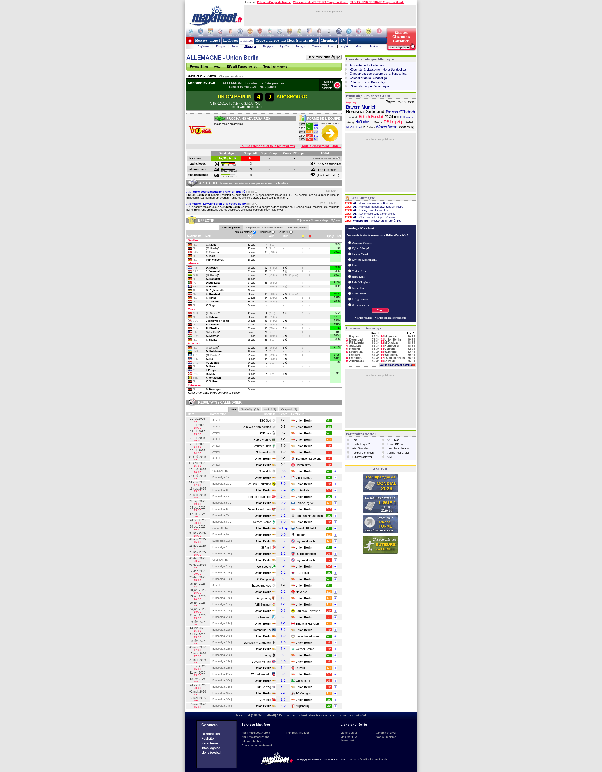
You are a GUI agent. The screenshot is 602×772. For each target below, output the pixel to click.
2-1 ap (283, 528)
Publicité (207, 738)
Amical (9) (270, 409)
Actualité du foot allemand (367, 65)
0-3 (283, 610)
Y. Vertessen (213, 377)
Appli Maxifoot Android (256, 732)
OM (389, 456)
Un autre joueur (360, 304)
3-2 (283, 629)
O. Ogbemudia (215, 290)
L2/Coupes (230, 40)
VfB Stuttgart (303, 477)
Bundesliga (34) (250, 409)
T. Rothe (211, 297)
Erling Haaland (360, 299)
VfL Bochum (369, 127)
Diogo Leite (213, 282)
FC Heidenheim (306, 554)
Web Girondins (360, 448)
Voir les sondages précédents (390, 317)
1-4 (283, 649)
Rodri (355, 265)
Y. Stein (210, 256)
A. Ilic (209, 358)
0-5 (283, 471)
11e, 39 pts (225, 158)
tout (233, 409)
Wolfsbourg (264, 566)
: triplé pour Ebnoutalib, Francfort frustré (374, 206)
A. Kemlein (212, 324)
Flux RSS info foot (297, 732)
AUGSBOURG (292, 96)
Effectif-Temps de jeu (242, 66)
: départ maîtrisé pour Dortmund (369, 203)
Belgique (268, 46)
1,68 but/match (328, 175)
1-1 (283, 598)
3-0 (283, 484)
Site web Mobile (252, 741)
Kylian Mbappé (360, 248)
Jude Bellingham (361, 282)
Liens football (211, 752)
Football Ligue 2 (361, 444)
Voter (380, 310)
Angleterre (203, 46)
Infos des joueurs (297, 227)
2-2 (316, 131)
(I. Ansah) (212, 347)
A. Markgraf (213, 279)
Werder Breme (262, 522)
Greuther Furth (262, 446)
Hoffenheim (303, 490)
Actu (217, 66)
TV (343, 40)
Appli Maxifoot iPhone (255, 737)
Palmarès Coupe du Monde (274, 2)
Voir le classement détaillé (397, 365)
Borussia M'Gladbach (309, 515)
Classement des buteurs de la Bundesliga (378, 73)
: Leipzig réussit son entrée (367, 210)
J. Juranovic (213, 271)
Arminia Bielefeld (306, 528)
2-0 (283, 509)
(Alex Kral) (212, 332)
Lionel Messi (359, 293)
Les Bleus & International (299, 40)
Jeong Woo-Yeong (217, 320)
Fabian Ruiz (358, 287)
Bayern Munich (305, 541)
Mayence (301, 592)
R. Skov (210, 373)
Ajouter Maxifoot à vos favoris (369, 759)
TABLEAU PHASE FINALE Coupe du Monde (377, 2)
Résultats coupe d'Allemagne (369, 86)
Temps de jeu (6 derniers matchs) (264, 227)
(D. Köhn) (212, 275)
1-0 (283, 522)
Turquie (316, 46)
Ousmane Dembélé (362, 242)
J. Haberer (212, 317)
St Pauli (266, 547)
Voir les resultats (363, 317)
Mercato (201, 40)
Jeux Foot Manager (398, 448)
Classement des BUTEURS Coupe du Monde (320, 2)
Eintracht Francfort (259, 496)
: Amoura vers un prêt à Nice (373, 220)
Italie (235, 46)
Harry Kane (358, 276)
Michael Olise (359, 271)
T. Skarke (211, 339)
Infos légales (210, 748)
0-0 (283, 503)
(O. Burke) (212, 355)
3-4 (283, 496)
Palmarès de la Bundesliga (368, 82)
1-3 (316, 128)
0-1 (283, 547)
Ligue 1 (215, 40)
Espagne (220, 46)
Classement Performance (324, 158)
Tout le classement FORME (321, 146)
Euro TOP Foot (396, 444)
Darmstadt (352, 117)
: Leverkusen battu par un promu (370, 213)
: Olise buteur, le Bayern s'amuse (370, 217)
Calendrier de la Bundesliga (368, 78)
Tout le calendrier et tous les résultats (267, 146)
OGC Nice (393, 440)
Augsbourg (264, 598)
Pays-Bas (284, 46)
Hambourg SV (305, 503)
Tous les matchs (275, 66)
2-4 (283, 490)
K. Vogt (210, 305)
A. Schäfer (212, 335)
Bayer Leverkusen (259, 509)
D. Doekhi (212, 267)
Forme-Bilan (199, 66)
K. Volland (212, 381)
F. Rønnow (212, 252)
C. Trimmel (212, 301)
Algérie (345, 46)
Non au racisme (386, 737)
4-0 (316, 124)
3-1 (316, 135)
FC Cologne (263, 579)
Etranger (246, 40)
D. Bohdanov (214, 351)
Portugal (300, 46)
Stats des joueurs (230, 227)
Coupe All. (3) (289, 409)
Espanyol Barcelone (308, 458)
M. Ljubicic (212, 362)
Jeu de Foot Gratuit (398, 452)
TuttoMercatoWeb (362, 456)
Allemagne (250, 46)
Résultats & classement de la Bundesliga (378, 69)
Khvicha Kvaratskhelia (364, 259)
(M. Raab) (212, 248)
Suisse (331, 46)
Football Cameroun (363, 452)
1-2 (316, 139)
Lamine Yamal (360, 254)
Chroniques (329, 40)
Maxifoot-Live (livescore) (349, 738)
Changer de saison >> (231, 76)
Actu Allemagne (362, 198)
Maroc (359, 46)
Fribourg (301, 535)
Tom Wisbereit (215, 259)
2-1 (283, 477)
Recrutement (211, 743)
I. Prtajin (211, 370)
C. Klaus (211, 244)
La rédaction (210, 734)
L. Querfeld (213, 294)
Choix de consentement (257, 745)
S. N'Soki (211, 286)
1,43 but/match (327, 170)
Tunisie (374, 46)
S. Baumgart (213, 389)
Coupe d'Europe (267, 40)
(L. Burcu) (212, 313)
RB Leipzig (303, 573)
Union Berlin (409, 122)
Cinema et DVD (386, 732)
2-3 (283, 560)
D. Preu (210, 366)
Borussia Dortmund (258, 484)
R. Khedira (212, 328)
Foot (354, 440)
